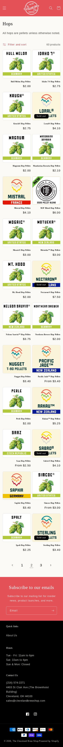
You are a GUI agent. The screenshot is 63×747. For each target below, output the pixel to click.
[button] (4, 8)
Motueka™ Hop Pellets (50, 250)
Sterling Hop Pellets (51, 545)
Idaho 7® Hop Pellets (51, 82)
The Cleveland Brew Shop (26, 741)
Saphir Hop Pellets (23, 503)
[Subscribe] (53, 610)
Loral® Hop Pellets (52, 124)
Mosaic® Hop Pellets (22, 250)
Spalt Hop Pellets (23, 545)
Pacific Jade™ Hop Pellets (49, 377)
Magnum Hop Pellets (22, 166)
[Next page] (50, 565)
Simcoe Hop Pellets (52, 503)
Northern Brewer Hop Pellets (47, 334)
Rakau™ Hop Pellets (51, 419)
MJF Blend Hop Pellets (50, 208)
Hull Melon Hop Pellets (21, 82)
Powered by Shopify (49, 741)
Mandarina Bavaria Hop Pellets (46, 166)
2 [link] (32, 565)
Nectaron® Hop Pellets (50, 292)
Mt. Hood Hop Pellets (21, 292)
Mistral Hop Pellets (22, 208)
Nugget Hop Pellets (22, 377)
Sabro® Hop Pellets (51, 461)
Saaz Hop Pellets (23, 461)
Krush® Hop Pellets (22, 124)
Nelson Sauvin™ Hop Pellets (18, 334)
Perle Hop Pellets (23, 419)
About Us (11, 635)
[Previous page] (13, 565)
